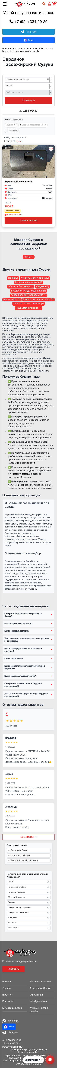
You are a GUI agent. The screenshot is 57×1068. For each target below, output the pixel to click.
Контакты (7, 1002)
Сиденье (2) (42, 287)
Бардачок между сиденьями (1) (28, 291)
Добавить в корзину (28, 220)
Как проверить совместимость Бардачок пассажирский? (23, 685)
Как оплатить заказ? (13, 659)
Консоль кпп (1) (37, 295)
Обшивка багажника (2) (20, 287)
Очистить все (12, 130)
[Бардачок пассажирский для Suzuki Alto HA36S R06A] (28, 161)
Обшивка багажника (28, 897)
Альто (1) (28, 257)
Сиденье (28, 902)
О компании (36, 995)
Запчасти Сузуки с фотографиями (24, 860)
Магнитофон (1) (11, 299)
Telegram (30, 31)
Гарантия (7, 995)
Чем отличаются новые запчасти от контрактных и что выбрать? (26, 640)
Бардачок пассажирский (28, 912)
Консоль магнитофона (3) (35, 278)
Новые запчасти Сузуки (20, 855)
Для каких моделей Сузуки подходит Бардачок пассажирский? (26, 695)
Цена (19, 141)
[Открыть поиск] (44, 4)
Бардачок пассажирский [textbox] (27, 79)
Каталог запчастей (40, 982)
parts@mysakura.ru (12, 1047)
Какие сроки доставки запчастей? (20, 676)
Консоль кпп (28, 923)
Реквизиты (13, 969)
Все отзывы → (28, 837)
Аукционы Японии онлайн (39, 1010)
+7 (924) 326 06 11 (12, 1044)
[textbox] (27, 92)
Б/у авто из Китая (12, 1008)
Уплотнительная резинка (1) (28, 304)
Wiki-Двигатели (38, 1002)
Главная (6, 982)
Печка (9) (13, 278)
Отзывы (6, 988)
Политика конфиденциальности (19, 961)
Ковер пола (28, 917)
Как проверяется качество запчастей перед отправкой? (24, 667)
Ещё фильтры (30, 111)
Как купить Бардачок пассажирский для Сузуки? (23, 615)
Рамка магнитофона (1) (28, 308)
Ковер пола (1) (19, 295)
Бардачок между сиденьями (28, 907)
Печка (28, 882)
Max (30, 40)
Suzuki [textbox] (27, 86)
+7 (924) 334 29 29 (31, 22)
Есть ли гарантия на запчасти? (18, 623)
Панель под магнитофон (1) (38, 299)
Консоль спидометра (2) (28, 282)
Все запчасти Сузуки (19, 850)
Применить (28, 100)
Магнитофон (28, 928)
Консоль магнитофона (28, 887)
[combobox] (28, 80)
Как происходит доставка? (16, 631)
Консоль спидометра (28, 892)
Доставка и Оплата (40, 988)
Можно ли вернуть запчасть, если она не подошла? (23, 650)
